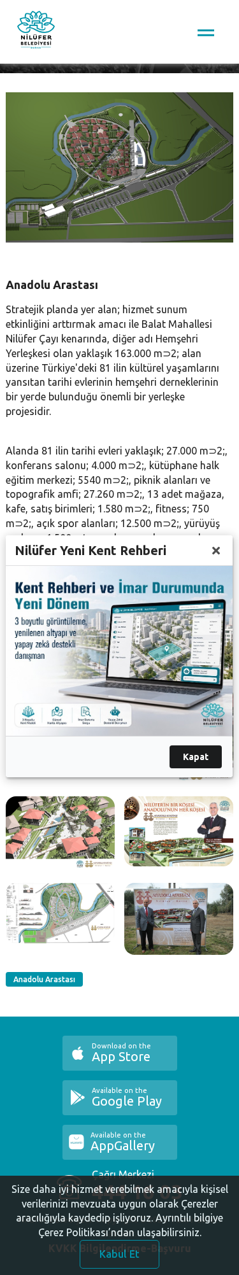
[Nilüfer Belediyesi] (36, 32)
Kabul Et (119, 1254)
